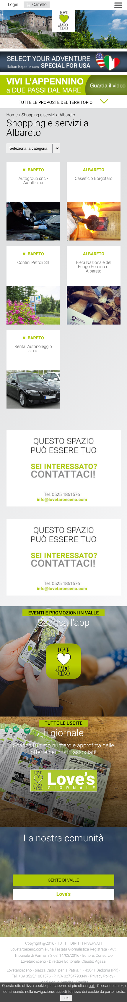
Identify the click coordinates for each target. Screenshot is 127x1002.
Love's (63, 894)
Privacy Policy (101, 976)
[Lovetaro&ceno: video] (63, 85)
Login (13, 4)
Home (12, 114)
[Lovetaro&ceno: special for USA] (63, 61)
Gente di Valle (63, 880)
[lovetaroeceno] (63, 469)
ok (66, 998)
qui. (92, 986)
